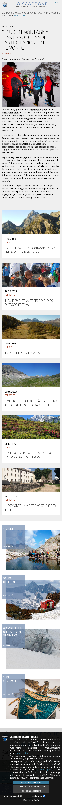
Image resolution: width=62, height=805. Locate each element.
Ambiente (55, 13)
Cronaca (6, 13)
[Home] (31, 5)
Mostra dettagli (31, 800)
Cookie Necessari (10, 796)
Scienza (7, 15)
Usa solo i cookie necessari (31, 787)
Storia (16, 13)
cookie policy (21, 753)
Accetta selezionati (31, 791)
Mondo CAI (19, 15)
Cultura (26, 13)
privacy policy (45, 770)
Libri (35, 13)
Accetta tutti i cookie (31, 782)
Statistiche (36, 796)
